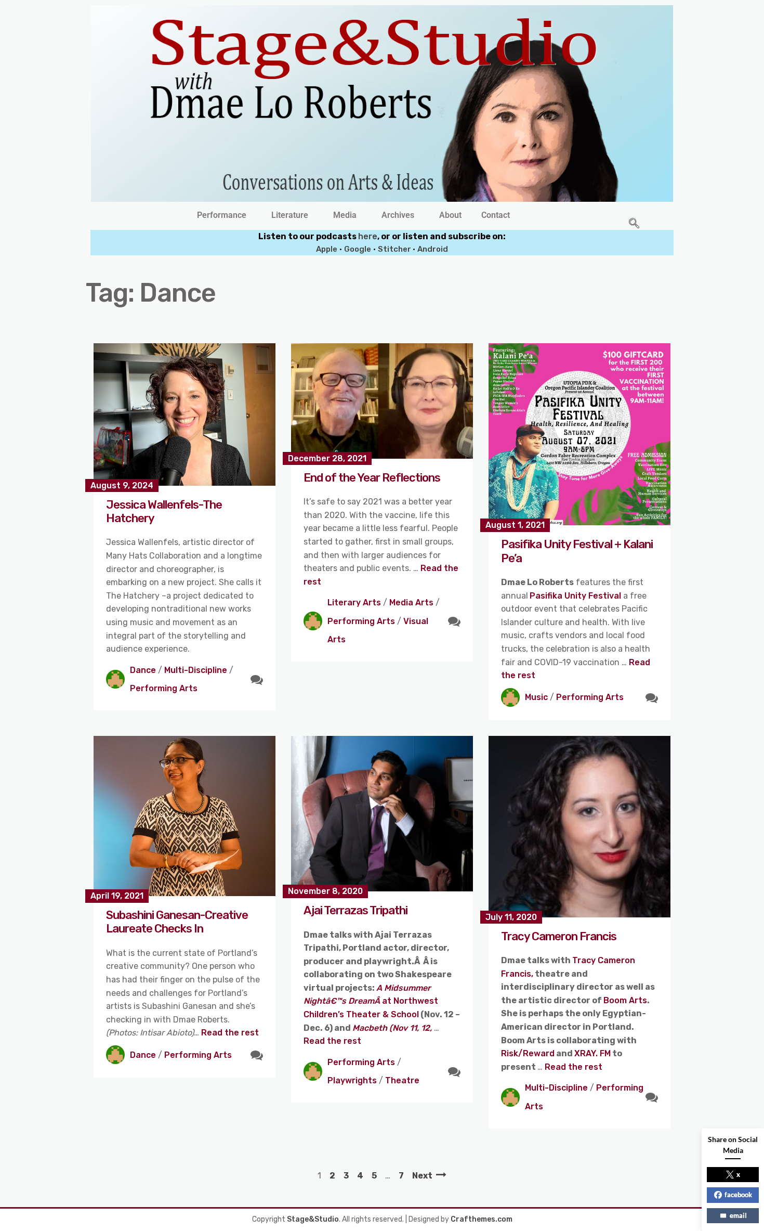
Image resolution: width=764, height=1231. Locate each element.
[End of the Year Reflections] (382, 401)
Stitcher (395, 249)
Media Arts (411, 602)
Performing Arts (163, 688)
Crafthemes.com (481, 1219)
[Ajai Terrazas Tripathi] (382, 813)
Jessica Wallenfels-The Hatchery (164, 511)
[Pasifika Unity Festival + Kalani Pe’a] (579, 434)
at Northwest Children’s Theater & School (371, 1001)
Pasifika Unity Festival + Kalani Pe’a (577, 551)
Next (422, 1176)
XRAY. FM (592, 1053)
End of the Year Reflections (372, 478)
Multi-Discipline (195, 670)
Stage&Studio (313, 1219)
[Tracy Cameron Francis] (579, 826)
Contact (495, 215)
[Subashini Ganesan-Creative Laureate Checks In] (184, 816)
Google (357, 249)
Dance (143, 670)
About (450, 215)
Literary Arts (354, 602)
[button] (224, 215)
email (738, 1215)
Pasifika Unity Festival (575, 596)
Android (432, 249)
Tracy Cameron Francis (558, 936)
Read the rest (230, 1033)
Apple (326, 249)
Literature (289, 215)
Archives (397, 215)
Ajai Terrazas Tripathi (355, 910)
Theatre (402, 1080)
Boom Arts (625, 1000)
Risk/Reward (528, 1053)
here (367, 236)
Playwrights (352, 1080)
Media (345, 215)
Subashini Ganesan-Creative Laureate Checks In (177, 922)
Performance (221, 215)
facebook (738, 1194)
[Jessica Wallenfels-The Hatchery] (184, 414)
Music (536, 697)
